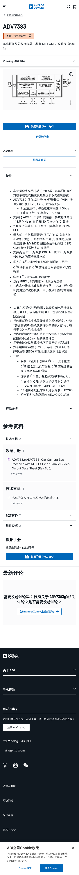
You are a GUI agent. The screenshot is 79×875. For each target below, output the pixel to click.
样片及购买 (39, 159)
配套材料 (13, 515)
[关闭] (73, 848)
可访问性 (8, 800)
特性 (9, 176)
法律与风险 (9, 785)
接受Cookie (51, 868)
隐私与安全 (9, 829)
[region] (39, 858)
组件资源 (13, 525)
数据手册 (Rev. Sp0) (42, 126)
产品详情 (12, 408)
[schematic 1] (39, 90)
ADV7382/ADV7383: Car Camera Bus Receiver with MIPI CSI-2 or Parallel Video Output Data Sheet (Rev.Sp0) (41, 464)
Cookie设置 (25, 868)
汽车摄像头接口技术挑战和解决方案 (35, 498)
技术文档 (13, 439)
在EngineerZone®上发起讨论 (36, 611)
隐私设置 (8, 815)
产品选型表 (42, 136)
